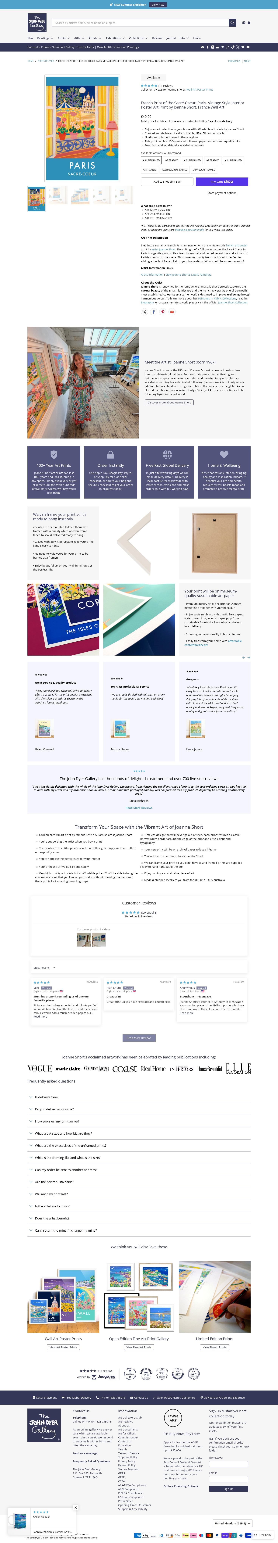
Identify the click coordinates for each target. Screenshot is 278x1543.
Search (122, 1449)
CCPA (121, 1481)
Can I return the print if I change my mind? (66, 1230)
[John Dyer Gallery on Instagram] (212, 47)
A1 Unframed (233, 160)
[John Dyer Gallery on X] (238, 47)
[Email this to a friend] (172, 311)
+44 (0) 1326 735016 (98, 1421)
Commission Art (128, 1437)
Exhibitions (113, 38)
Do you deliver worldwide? (54, 1109)
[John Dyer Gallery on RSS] (227, 47)
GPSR (121, 1477)
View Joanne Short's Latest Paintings (188, 274)
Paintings (43, 38)
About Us (124, 1425)
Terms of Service (128, 1453)
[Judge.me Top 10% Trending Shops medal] (194, 1374)
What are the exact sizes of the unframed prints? (70, 1145)
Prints (62, 38)
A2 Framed (212, 160)
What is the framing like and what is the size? (67, 1157)
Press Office (125, 1501)
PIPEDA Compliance (130, 1493)
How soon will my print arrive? (57, 1121)
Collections (136, 38)
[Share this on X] (144, 311)
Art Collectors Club (130, 1417)
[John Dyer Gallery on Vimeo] (243, 47)
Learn (197, 38)
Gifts (77, 38)
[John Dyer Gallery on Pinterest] (222, 47)
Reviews (157, 38)
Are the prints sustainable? (54, 1182)
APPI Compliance (128, 1489)
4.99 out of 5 (148, 912)
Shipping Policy (127, 1457)
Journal (171, 38)
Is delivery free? (46, 1097)
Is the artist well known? (52, 1206)
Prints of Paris (46, 61)
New (30, 38)
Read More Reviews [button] (139, 1038)
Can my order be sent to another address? (66, 1170)
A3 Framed (171, 160)
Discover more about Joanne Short (169, 402)
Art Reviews (125, 1421)
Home (30, 61)
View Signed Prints (214, 1347)
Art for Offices (127, 1433)
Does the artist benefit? (52, 1218)
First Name (216, 1458)
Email (213, 1473)
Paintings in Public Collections (217, 298)
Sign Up (229, 1489)
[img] (41, 982)
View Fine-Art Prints (139, 1347)
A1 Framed (149, 169)
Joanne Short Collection (233, 302)
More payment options (222, 193)
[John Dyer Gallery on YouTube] (248, 47)
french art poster (237, 245)
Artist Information (152, 274)
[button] (149, 85)
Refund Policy (126, 1465)
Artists (93, 38)
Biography (147, 302)
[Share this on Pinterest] (162, 311)
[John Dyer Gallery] (37, 22)
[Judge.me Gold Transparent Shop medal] (130, 1374)
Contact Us (125, 1441)
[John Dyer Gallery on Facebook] (207, 47)
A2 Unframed (192, 160)
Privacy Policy (126, 1461)
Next (247, 61)
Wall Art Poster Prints (199, 89)
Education (124, 1445)
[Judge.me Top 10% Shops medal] (178, 1374)
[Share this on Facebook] (153, 311)
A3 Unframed (151, 160)
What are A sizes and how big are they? (63, 1133)
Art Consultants (128, 1429)
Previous (234, 61)
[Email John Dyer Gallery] (202, 47)
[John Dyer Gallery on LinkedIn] (217, 47)
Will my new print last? (51, 1194)
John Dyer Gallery (43, 1534)
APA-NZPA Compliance (132, 1485)
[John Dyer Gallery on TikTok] (233, 47)
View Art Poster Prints (63, 1347)
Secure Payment (128, 1469)
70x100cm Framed (204, 169)
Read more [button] (40, 1016)
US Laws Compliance (131, 1497)
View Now (158, 4)
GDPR (121, 1473)
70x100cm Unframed (174, 169)
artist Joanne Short (163, 249)
